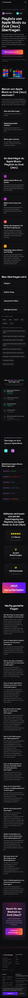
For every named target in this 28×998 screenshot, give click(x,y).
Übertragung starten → (12, 52)
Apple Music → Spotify (7, 982)
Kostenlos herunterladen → (14, 931)
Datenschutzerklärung (21, 978)
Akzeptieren (10, 993)
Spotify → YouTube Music (6, 979)
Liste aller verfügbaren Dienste (7, 985)
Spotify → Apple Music (7, 977)
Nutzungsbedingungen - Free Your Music (21, 985)
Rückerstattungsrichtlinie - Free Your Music (22, 981)
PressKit (17, 963)
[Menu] (25, 2)
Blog (17, 961)
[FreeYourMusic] (6, 2)
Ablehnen (22, 993)
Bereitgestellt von (5, 970)
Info (16, 957)
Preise (17, 959)
